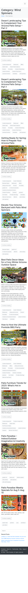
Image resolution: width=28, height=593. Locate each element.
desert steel (4, 66)
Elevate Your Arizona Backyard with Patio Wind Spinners (13, 207)
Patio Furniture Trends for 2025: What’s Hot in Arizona (13, 385)
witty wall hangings (6, 482)
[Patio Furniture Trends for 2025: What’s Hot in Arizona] (14, 398)
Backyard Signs (5, 183)
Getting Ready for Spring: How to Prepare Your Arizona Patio (13, 140)
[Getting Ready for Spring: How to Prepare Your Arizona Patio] (14, 153)
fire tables (10, 69)
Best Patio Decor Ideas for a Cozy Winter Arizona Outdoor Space (14, 262)
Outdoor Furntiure (6, 192)
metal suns (12, 477)
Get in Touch (4, 550)
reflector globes (20, 477)
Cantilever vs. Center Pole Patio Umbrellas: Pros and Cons (13, 536)
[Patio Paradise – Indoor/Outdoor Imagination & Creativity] (14, 451)
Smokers (14, 192)
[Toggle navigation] (25, 3)
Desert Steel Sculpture (15, 66)
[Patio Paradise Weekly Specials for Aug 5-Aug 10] (14, 502)
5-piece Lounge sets (18, 421)
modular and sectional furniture (9, 190)
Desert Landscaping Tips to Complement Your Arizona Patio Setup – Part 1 (13, 83)
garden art (4, 187)
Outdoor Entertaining (19, 69)
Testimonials (15, 549)
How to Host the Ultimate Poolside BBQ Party (13, 325)
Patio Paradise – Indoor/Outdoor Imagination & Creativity (13, 438)
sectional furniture (6, 73)
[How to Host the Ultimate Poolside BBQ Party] (14, 337)
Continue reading (6, 60)
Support (25, 549)
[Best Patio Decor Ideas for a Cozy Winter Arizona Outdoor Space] (14, 275)
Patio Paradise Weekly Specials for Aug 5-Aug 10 (12, 490)
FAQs (20, 549)
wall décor (23, 522)
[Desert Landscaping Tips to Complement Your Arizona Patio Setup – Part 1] (14, 97)
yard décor (4, 525)
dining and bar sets (6, 185)
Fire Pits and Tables (6, 425)
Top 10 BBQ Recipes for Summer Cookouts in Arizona (12, 538)
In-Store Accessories (14, 187)
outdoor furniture (6, 71)
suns (17, 522)
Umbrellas (15, 73)
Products (3, 549)
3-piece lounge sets (6, 64)
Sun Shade (4, 194)
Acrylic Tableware (17, 180)
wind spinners (23, 73)
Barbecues (16, 64)
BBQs (22, 64)
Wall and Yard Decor (6, 197)
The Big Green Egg (14, 194)
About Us (9, 549)
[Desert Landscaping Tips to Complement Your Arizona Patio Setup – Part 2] (14, 38)
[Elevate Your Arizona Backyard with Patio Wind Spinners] (14, 220)
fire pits (4, 69)
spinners (21, 192)
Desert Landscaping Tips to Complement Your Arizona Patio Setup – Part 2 (13, 24)
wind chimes (22, 197)
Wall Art (15, 197)
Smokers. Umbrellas (17, 372)
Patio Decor (4, 319)
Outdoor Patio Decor (16, 71)
